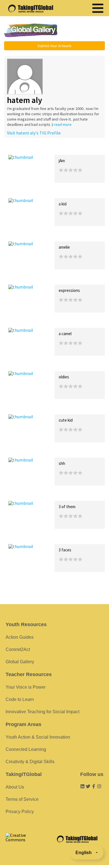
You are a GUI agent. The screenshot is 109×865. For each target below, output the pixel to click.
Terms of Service (22, 799)
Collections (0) (49, 148)
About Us (15, 787)
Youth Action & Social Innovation (38, 737)
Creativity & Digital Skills (30, 761)
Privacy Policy (20, 811)
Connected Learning (26, 749)
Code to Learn (20, 699)
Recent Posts (21, 148)
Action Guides (20, 637)
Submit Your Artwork (54, 45)
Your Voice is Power (26, 687)
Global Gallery (30, 30)
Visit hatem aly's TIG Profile (34, 133)
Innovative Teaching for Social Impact (42, 711)
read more (63, 124)
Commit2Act (18, 649)
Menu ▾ (84, 31)
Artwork (72, 148)
